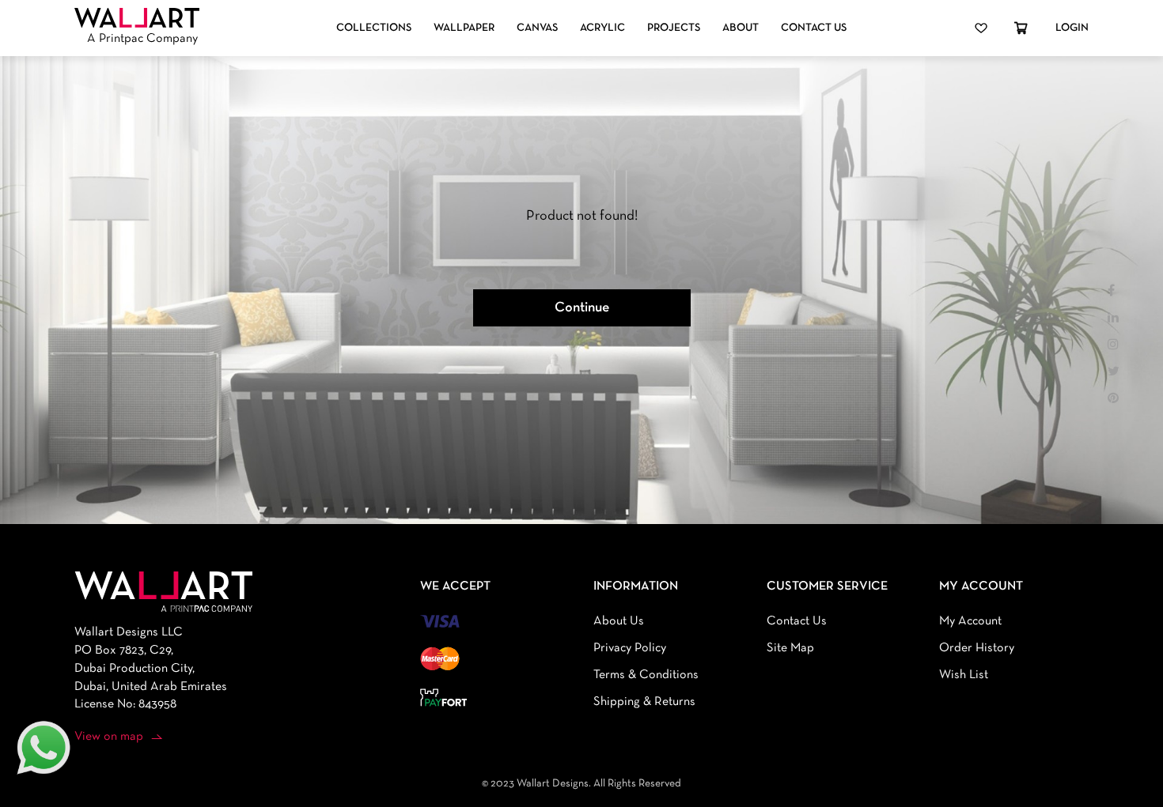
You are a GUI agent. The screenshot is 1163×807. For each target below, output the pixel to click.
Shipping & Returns (644, 701)
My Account (970, 621)
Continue (582, 308)
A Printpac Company (142, 38)
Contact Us (814, 28)
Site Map (790, 648)
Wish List (963, 675)
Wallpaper (464, 28)
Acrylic (602, 28)
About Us (618, 621)
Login (1072, 28)
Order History (976, 648)
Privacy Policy (629, 648)
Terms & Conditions (646, 675)
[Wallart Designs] (136, 18)
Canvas (537, 28)
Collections (373, 28)
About (740, 28)
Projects (673, 28)
